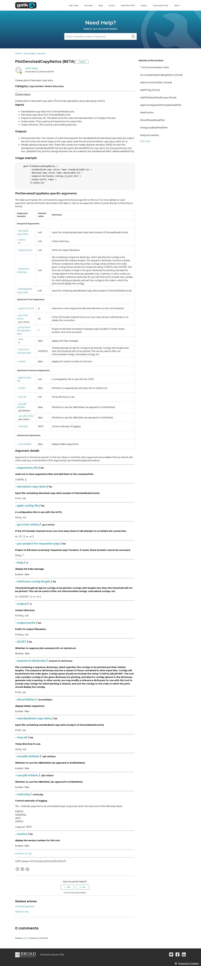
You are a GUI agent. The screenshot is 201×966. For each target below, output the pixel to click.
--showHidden (24, 444)
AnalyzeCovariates (149, 135)
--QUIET (21, 388)
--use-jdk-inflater (25, 416)
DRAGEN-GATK (128, 5)
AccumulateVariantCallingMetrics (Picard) (161, 75)
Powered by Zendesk (188, 963)
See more (145, 141)
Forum (112, 5)
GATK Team (31, 68)
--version (21, 361)
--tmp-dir (21, 397)
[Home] (25, 5)
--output (21, 239)
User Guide (73, 5)
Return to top (24, 853)
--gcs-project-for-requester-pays (24, 330)
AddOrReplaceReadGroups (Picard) (158, 97)
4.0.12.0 (41, 53)
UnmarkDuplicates (24, 906)
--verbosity (22, 426)
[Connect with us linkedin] (184, 954)
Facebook (17, 871)
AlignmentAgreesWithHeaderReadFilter (161, 105)
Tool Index (88, 5)
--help (20, 339)
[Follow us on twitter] (171, 954)
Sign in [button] (177, 5)
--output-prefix (24, 250)
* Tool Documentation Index (154, 67)
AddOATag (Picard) (150, 90)
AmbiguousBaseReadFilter (154, 127)
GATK (18, 53)
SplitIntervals (21, 911)
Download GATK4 (160, 5)
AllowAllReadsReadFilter (152, 120)
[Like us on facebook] (178, 954)
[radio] (67, 887)
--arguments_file (25, 308)
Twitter (22, 871)
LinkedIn (27, 871)
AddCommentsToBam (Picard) (156, 82)
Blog (101, 5)
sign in (25, 938)
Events (144, 5)
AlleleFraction (147, 112)
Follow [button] (82, 62)
